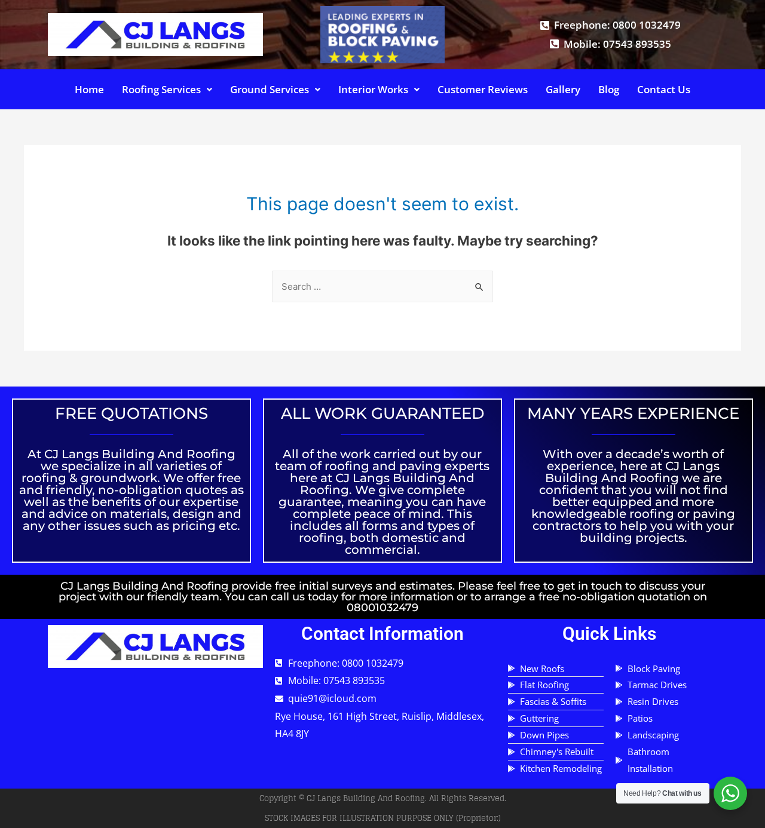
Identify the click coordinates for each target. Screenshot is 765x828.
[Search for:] (382, 286)
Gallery (563, 89)
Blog (608, 89)
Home (89, 89)
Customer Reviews (482, 89)
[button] (167, 89)
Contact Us (663, 89)
